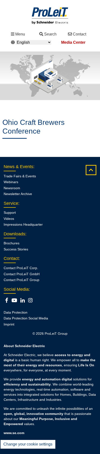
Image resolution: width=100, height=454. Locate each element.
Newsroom (12, 188)
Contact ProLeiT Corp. (21, 268)
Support (10, 212)
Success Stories (16, 249)
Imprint (9, 324)
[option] (50, 75)
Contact (79, 34)
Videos (9, 219)
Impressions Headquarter (23, 224)
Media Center (73, 42)
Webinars (11, 182)
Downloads (14, 233)
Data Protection (15, 312)
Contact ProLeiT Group (21, 280)
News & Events (18, 166)
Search (50, 34)
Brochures (11, 243)
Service (11, 203)
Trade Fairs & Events (20, 176)
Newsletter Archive (18, 194)
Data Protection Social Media (26, 318)
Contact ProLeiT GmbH (22, 274)
